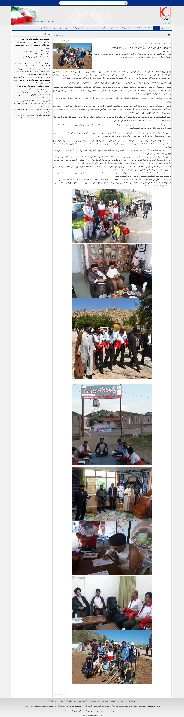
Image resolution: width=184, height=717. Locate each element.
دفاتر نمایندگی (64, 27)
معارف (95, 27)
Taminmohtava (96, 715)
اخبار (156, 27)
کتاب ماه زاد (114, 27)
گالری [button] (104, 27)
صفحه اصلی (166, 27)
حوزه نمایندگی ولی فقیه (81, 27)
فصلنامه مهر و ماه (127, 27)
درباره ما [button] (53, 27)
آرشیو (43, 27)
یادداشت (148, 27)
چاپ (166, 35)
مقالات (139, 27)
